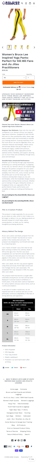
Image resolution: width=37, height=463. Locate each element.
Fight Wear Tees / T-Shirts (18, 410)
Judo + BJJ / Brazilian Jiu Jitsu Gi (18, 419)
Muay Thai (11, 404)
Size (3, 74)
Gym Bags (9, 416)
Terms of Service (12, 431)
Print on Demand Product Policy (18, 428)
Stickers (18, 416)
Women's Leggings (27, 400)
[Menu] (34, 3)
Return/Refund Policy (15, 434)
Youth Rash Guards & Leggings (18, 407)
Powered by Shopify (26, 457)
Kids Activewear (23, 404)
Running (27, 413)
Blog (13, 425)
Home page (14, 389)
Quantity (29, 74)
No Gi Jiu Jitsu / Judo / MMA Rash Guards (18, 397)
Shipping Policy (25, 431)
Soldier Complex (14, 457)
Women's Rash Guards (11, 400)
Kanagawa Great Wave (14, 413)
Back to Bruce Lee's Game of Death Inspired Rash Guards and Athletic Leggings (19, 381)
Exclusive (23, 389)
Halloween (27, 416)
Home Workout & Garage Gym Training (18, 422)
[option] (9, 47)
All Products (21, 425)
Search (27, 434)
